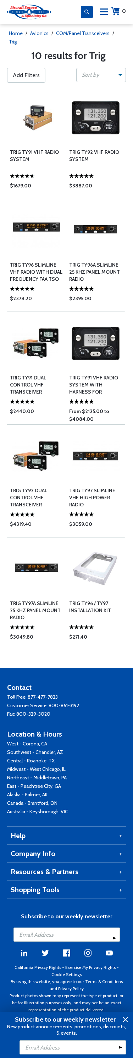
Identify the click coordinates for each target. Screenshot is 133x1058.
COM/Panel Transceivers (83, 33)
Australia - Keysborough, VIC (37, 811)
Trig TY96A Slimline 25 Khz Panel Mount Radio (94, 272)
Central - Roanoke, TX (31, 760)
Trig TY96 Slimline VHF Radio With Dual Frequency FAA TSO (36, 272)
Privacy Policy (71, 988)
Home (16, 33)
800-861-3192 (64, 705)
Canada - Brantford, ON (32, 803)
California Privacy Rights (38, 967)
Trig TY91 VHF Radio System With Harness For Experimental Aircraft (93, 384)
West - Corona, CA (27, 743)
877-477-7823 (43, 697)
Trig (13, 42)
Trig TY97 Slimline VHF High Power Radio (92, 497)
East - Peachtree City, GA (34, 786)
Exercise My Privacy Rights (90, 967)
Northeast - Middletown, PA (37, 777)
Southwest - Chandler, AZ (35, 752)
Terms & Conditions (104, 981)
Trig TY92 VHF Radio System (94, 155)
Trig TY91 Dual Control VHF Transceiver (28, 384)
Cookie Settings (66, 974)
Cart (124, 11)
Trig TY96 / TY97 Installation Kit (90, 607)
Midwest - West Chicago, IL (36, 769)
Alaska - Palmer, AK (27, 794)
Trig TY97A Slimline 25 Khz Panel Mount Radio (35, 610)
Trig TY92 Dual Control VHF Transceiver (28, 497)
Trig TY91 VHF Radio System (34, 155)
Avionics (39, 33)
